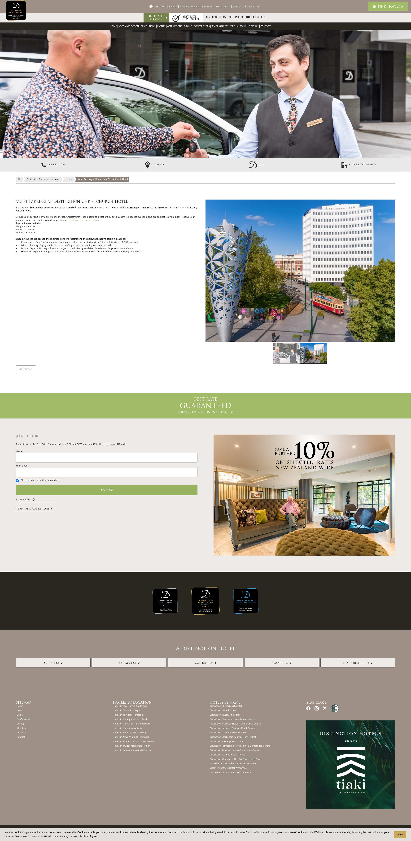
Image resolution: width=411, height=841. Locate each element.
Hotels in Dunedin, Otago (126, 710)
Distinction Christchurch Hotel (226, 705)
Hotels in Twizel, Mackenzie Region (131, 745)
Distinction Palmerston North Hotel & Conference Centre (240, 745)
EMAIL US (130, 663)
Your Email (21, 465)
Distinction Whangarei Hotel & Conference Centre (236, 759)
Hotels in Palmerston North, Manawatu (134, 741)
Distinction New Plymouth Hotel (227, 741)
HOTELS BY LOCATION (132, 702)
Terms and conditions (32, 509)
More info (23, 499)
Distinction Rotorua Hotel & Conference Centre (235, 750)
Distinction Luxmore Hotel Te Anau (228, 732)
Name (19, 451)
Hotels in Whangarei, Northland (130, 719)
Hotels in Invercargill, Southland (130, 705)
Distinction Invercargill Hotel (225, 714)
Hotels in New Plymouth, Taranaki (131, 736)
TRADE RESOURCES (356, 663)
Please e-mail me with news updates (40, 480)
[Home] (151, 6)
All (19, 179)
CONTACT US (204, 663)
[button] (257, 164)
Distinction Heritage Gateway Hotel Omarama (234, 728)
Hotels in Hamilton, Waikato (127, 728)
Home (113, 26)
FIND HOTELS (389, 6)
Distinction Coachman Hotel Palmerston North (234, 719)
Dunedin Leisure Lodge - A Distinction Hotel (233, 763)
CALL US (54, 663)
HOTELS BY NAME (225, 702)
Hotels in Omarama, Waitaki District (132, 750)
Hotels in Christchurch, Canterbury (131, 723)
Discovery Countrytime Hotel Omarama (230, 772)
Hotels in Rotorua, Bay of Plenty (129, 732)
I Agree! (400, 834)
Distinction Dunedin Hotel (223, 710)
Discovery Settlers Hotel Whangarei (228, 767)
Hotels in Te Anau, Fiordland (128, 714)
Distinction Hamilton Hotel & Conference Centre (235, 723)
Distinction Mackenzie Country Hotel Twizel (233, 736)
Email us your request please (84, 220)
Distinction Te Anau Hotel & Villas (227, 754)
